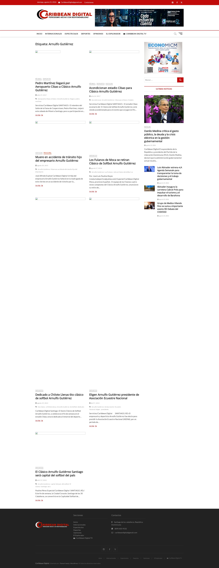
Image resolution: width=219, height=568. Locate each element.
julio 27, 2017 (42, 95)
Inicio (39, 34)
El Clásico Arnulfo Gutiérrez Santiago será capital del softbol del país (59, 473)
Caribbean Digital (42, 563)
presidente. (105, 409)
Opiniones (98, 34)
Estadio (130, 100)
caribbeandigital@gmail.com (125, 532)
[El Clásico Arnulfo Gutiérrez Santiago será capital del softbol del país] (60, 448)
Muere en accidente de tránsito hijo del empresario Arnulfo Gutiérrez (58, 158)
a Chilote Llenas (51, 407)
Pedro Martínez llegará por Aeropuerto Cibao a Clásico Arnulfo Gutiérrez (58, 86)
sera (49, 486)
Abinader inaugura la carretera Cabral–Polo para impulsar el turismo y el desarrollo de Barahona (170, 191)
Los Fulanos (109, 172)
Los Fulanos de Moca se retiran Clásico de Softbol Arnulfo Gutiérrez (112, 161)
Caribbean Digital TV (136, 34)
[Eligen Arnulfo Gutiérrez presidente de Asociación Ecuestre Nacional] (114, 292)
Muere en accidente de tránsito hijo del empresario (56, 170)
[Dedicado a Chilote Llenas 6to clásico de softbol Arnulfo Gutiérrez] (60, 292)
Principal (47, 153)
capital (53, 484)
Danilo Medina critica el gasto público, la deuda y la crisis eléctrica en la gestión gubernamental (161, 136)
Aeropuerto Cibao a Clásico (47, 99)
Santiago (44, 486)
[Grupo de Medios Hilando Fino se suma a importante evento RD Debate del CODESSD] (149, 205)
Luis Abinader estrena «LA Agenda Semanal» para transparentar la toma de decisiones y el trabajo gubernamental (169, 173)
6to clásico (41, 407)
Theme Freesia (64, 563)
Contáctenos (89, 2)
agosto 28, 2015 (42, 165)
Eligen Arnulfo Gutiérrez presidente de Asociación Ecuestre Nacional (114, 396)
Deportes (85, 34)
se (132, 172)
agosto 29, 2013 (42, 403)
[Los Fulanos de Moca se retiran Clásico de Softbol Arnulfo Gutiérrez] (114, 136)
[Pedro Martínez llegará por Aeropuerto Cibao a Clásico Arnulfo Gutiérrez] (60, 63)
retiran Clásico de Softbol (122, 172)
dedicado (81, 407)
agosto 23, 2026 (150, 145)
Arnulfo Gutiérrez (63, 99)
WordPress (74, 563)
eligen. (98, 409)
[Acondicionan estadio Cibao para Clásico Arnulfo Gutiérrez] (114, 65)
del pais (58, 484)
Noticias (109, 83)
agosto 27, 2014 (96, 168)
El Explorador (113, 34)
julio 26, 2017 (95, 96)
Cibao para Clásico (121, 100)
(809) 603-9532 (120, 529)
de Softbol (73, 407)
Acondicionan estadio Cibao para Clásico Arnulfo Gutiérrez (110, 89)
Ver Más (41, 115)
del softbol (65, 484)
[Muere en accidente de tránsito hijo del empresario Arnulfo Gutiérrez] (60, 135)
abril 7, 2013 (95, 403)
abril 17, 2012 (42, 480)
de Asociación (109, 407)
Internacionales (53, 34)
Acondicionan (96, 100)
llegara (72, 99)
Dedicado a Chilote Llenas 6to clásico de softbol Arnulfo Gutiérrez (59, 396)
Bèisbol (38, 79)
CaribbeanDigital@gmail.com (71, 2)
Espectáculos (71, 34)
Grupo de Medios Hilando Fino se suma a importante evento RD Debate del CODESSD (170, 207)
